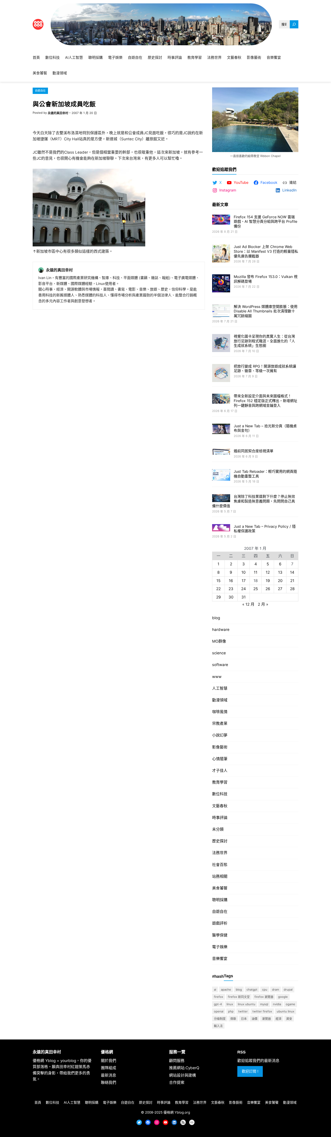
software (220, 664)
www (217, 676)
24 (243, 589)
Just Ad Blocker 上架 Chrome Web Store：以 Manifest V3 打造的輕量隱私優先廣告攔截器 (266, 251)
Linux (230, 1004)
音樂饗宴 (219, 958)
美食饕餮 (219, 888)
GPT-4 (218, 1004)
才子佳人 (219, 770)
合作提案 (176, 1082)
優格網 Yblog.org (176, 1112)
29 (218, 597)
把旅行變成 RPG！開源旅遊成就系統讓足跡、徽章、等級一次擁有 (265, 368)
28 (292, 589)
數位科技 (219, 794)
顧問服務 (176, 1060)
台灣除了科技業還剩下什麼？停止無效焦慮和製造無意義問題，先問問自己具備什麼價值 (253, 501)
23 (231, 589)
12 (268, 572)
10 (243, 572)
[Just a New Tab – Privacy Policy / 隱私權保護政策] (221, 528)
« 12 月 (248, 604)
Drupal (288, 989)
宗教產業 (219, 723)
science (219, 653)
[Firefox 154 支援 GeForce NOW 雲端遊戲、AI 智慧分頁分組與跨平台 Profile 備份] (221, 220)
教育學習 (219, 782)
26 (267, 589)
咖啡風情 (219, 711)
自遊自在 (40, 90)
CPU (264, 989)
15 (218, 580)
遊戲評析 (219, 923)
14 (292, 572)
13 (280, 572)
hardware (220, 629)
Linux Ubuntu (246, 1004)
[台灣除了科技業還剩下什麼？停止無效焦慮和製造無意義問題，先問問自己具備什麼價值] (221, 498)
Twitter (243, 1011)
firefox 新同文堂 (239, 996)
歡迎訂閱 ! (250, 1071)
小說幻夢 (219, 735)
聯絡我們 (108, 1082)
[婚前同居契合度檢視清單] (221, 452)
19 (268, 580)
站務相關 (219, 876)
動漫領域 (219, 700)
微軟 (233, 1018)
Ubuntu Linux (285, 1011)
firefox (218, 996)
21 (292, 580)
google (283, 996)
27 (280, 589)
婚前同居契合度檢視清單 (253, 451)
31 (243, 597)
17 (244, 580)
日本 (244, 1018)
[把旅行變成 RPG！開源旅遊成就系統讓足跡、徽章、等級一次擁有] (221, 373)
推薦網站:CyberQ (184, 1068)
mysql (264, 1004)
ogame (290, 1004)
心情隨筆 (219, 759)
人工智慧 (219, 688)
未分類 (218, 829)
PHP (231, 1011)
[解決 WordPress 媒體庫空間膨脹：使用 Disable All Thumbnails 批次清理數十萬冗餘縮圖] (221, 311)
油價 (254, 1018)
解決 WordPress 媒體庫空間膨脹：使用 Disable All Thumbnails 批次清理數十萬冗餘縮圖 (265, 311)
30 (231, 597)
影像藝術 (219, 747)
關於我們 (108, 1060)
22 (218, 589)
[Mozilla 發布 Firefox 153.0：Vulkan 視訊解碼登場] (221, 283)
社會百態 (219, 864)
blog (216, 618)
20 (280, 580)
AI (215, 989)
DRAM (275, 989)
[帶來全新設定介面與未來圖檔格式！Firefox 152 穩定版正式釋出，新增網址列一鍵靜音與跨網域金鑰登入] (221, 399)
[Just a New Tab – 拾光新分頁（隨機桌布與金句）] (221, 429)
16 (231, 580)
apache (226, 989)
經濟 (278, 1018)
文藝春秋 (219, 806)
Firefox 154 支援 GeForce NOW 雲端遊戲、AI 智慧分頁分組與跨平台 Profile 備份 (265, 222)
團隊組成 (108, 1068)
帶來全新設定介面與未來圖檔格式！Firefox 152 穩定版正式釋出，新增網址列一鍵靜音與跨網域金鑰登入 (265, 401)
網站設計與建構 (182, 1075)
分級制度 (220, 1018)
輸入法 (218, 1026)
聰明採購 (219, 900)
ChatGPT (252, 989)
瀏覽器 (266, 1018)
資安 (289, 1018)
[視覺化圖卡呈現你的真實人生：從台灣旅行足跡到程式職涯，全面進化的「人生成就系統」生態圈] (221, 343)
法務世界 (219, 852)
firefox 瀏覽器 (263, 996)
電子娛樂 (219, 947)
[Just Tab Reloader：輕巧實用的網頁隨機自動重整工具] (221, 475)
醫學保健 (219, 935)
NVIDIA (277, 1004)
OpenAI (218, 1011)
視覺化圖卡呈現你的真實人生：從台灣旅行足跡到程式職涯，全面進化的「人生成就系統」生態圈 (264, 341)
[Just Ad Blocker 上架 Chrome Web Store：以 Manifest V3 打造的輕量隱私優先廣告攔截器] (221, 254)
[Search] (294, 24)
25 (255, 589)
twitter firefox (262, 1011)
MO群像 (219, 641)
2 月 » (263, 604)
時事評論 (219, 817)
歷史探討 (219, 841)
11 (255, 572)
